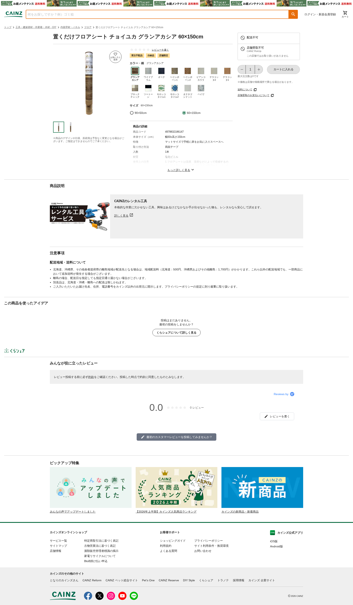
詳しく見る (121, 215)
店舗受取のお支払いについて (253, 95)
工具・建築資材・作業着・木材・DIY (36, 27)
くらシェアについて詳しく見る (176, 332)
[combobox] (154, 14)
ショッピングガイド (173, 540)
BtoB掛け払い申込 (95, 561)
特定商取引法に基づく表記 (101, 540)
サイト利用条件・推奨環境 (211, 545)
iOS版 (274, 541)
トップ (7, 27)
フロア (88, 27)
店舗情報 (55, 550)
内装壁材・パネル (70, 27)
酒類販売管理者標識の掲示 (101, 550)
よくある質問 (168, 550)
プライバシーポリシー (208, 540)
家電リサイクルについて (100, 556)
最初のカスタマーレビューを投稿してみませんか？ (179, 437)
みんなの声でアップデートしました (73, 511)
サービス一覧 (58, 540)
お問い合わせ (202, 550)
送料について (245, 89)
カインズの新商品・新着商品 (240, 511)
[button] (293, 14)
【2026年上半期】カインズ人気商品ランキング (166, 511)
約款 (91, 377)
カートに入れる (284, 69)
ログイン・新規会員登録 (320, 14)
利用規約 (165, 545)
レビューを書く (160, 49)
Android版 (276, 546)
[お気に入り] (115, 57)
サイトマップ (58, 545)
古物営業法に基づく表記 (100, 545)
